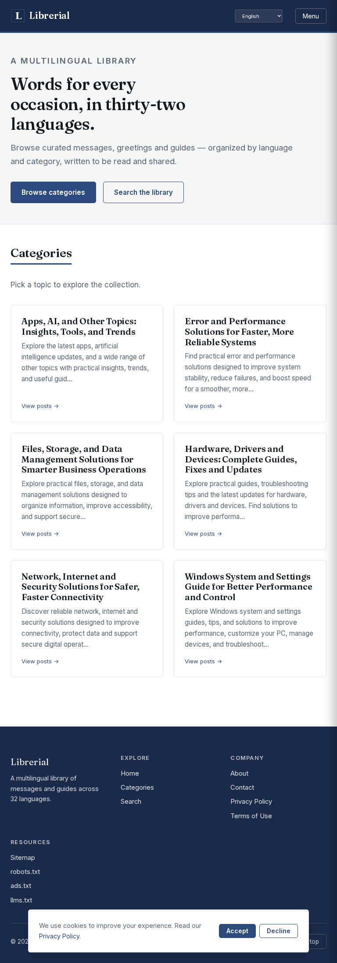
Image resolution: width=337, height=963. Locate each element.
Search (131, 801)
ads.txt (21, 886)
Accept (237, 930)
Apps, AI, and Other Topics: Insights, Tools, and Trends (79, 326)
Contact (242, 787)
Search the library (143, 192)
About (239, 773)
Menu (311, 16)
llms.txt (21, 900)
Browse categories (53, 192)
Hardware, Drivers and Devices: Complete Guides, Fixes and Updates (241, 459)
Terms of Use (251, 816)
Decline (278, 930)
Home (130, 773)
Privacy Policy (251, 801)
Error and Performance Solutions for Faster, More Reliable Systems (239, 331)
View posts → (40, 405)
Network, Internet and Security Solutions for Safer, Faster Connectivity (81, 586)
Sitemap (23, 858)
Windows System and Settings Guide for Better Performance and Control (248, 586)
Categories (137, 787)
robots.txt (25, 872)
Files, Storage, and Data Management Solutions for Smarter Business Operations (84, 459)
